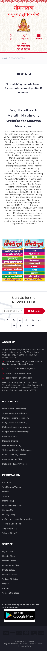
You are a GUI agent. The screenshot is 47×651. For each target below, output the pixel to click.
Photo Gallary (8, 570)
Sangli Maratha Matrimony (14, 422)
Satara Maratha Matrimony (14, 413)
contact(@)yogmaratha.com (19, 378)
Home (4, 58)
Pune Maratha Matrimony (14, 409)
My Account (7, 551)
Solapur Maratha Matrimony (15, 432)
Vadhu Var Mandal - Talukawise (17, 450)
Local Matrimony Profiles (14, 455)
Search (5, 496)
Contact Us (7, 510)
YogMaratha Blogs (10, 593)
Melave (5, 491)
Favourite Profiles (10, 565)
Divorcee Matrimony (12, 445)
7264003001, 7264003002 (18, 373)
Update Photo (9, 556)
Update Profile (9, 561)
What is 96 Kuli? (9, 533)
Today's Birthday (10, 579)
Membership (8, 501)
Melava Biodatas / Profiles (14, 464)
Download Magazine (12, 505)
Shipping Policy (9, 528)
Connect (6, 588)
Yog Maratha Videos (11, 487)
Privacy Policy (8, 514)
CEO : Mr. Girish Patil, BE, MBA (20, 368)
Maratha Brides (9, 436)
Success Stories (9, 574)
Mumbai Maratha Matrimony (15, 418)
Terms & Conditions (11, 524)
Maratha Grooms (10, 441)
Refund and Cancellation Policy (17, 519)
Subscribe (35, 311)
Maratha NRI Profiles (12, 459)
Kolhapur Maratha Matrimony (16, 427)
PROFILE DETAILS (18, 58)
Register (6, 584)
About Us (6, 482)
